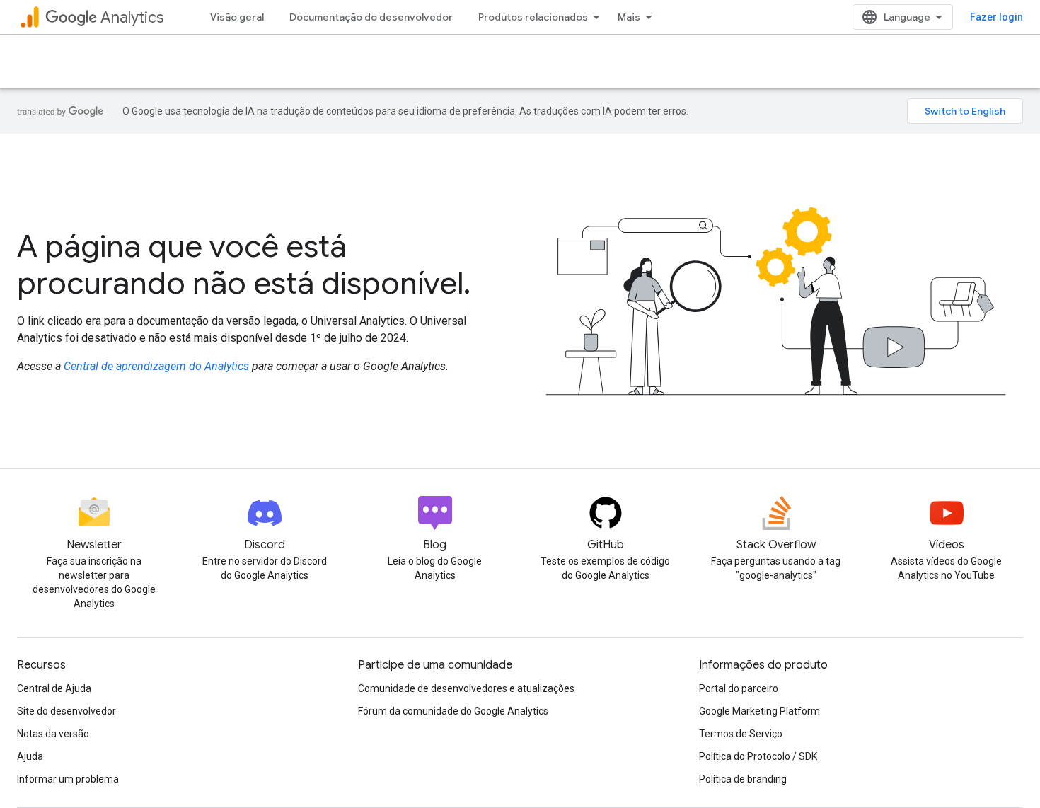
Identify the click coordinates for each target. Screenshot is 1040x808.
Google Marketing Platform (759, 711)
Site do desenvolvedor (66, 711)
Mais (629, 17)
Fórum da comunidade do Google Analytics (453, 711)
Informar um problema (68, 779)
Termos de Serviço (740, 733)
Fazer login (996, 17)
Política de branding (743, 779)
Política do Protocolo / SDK (758, 756)
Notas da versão (53, 733)
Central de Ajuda (54, 688)
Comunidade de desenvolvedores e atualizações (466, 688)
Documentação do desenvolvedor (371, 17)
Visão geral (237, 17)
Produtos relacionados (533, 17)
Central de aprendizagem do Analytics (156, 366)
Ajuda (30, 756)
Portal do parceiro (738, 688)
